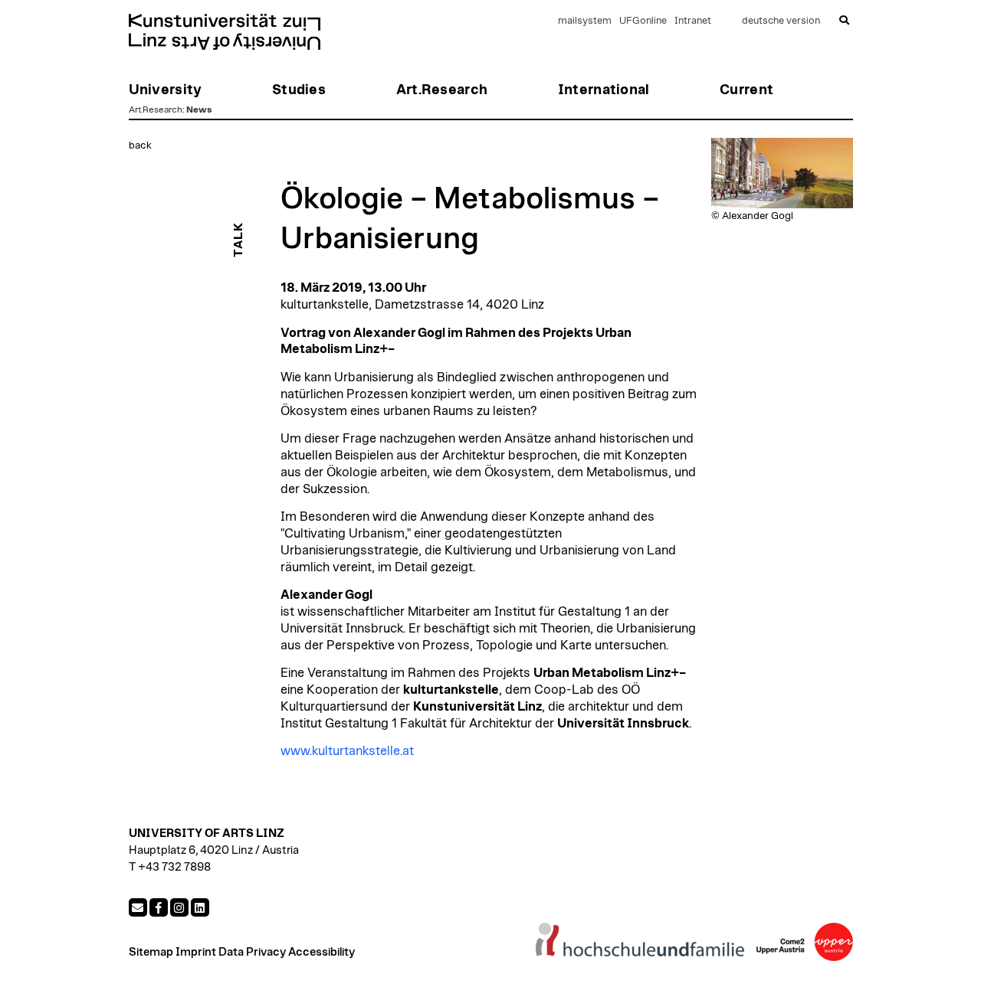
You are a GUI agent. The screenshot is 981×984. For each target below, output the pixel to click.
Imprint (196, 952)
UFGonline (643, 21)
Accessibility (321, 952)
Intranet (692, 21)
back (140, 145)
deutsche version (781, 21)
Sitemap (151, 952)
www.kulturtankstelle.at (347, 751)
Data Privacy (252, 952)
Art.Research (155, 109)
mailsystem (585, 21)
